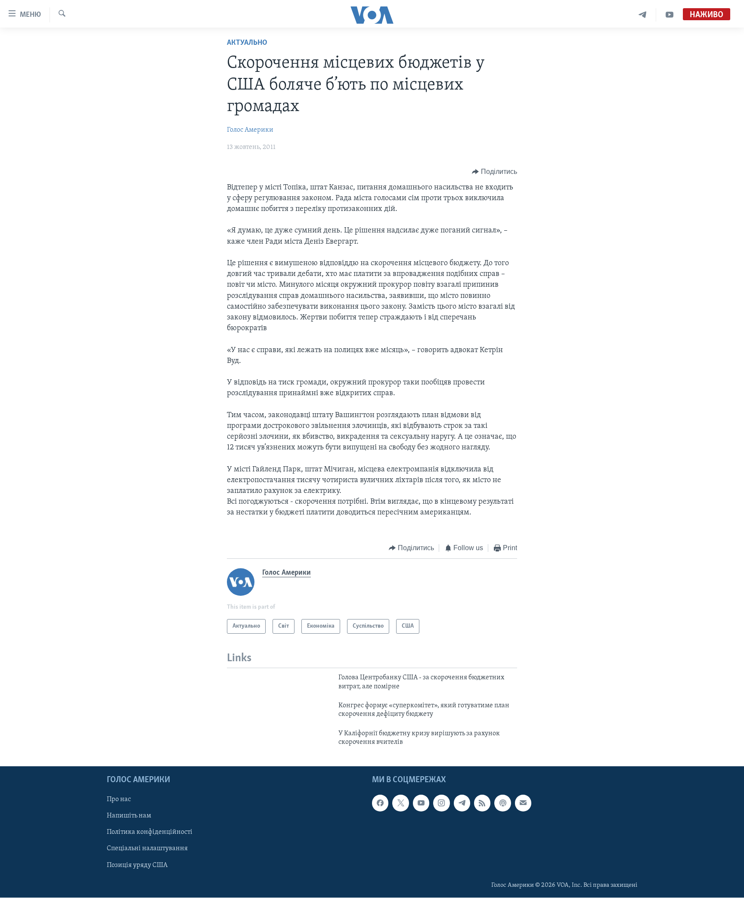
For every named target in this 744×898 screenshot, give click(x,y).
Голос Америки (250, 130)
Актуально (247, 43)
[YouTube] (669, 15)
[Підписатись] (523, 803)
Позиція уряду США (137, 865)
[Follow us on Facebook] (380, 803)
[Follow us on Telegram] (462, 803)
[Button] (494, 171)
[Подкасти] (502, 803)
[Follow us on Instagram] (441, 803)
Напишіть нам (129, 816)
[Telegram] (642, 15)
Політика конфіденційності (149, 832)
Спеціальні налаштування (147, 848)
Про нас (119, 799)
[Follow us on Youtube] (421, 803)
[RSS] (482, 803)
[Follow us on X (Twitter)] (400, 803)
